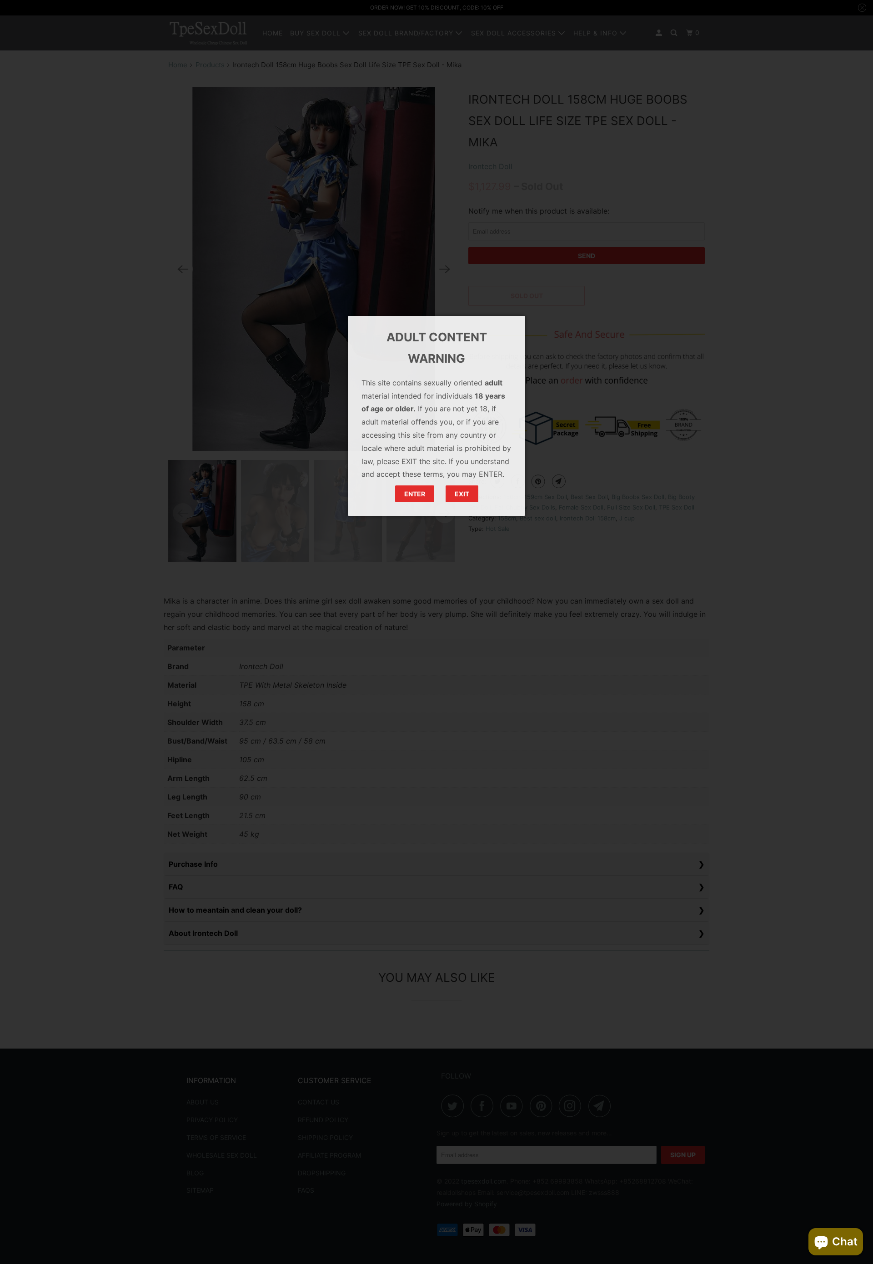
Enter (414, 494)
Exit (462, 494)
